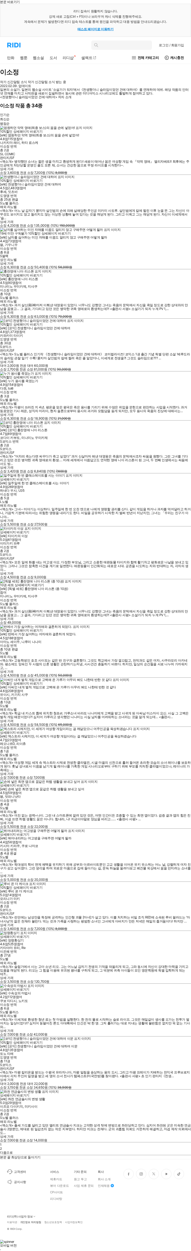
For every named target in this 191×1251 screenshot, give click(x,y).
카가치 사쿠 (19, 694)
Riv (23, 948)
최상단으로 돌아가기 (26, 1157)
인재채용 (104, 1185)
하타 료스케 (29, 143)
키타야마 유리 (10, 948)
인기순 (5, 115)
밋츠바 (12, 192)
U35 (21, 490)
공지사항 (20, 1182)
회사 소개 (104, 1179)
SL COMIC (7, 154)
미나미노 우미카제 (13, 286)
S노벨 (4, 653)
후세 (3, 192)
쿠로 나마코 (29, 846)
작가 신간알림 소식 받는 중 (47, 82)
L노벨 (4, 502)
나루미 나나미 (31, 642)
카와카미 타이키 (11, 335)
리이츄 (21, 744)
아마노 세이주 (10, 642)
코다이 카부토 (10, 438)
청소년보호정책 (53, 1222)
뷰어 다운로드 (59, 1185)
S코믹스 (5, 347)
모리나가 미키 (10, 899)
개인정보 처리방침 (30, 1222)
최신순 (5, 119)
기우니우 (11, 245)
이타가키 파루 (10, 543)
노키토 (23, 1001)
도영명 (5, 196)
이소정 (5, 146)
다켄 (3, 388)
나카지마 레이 (10, 143)
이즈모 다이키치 (11, 1106)
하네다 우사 (8, 490)
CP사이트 (56, 1192)
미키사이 (31, 1106)
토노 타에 (7, 1054)
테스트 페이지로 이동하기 (96, 29)
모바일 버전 (8, 1245)
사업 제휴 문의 (84, 1185)
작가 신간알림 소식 (13, 82)
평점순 (5, 123)
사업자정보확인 (74, 1222)
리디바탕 (56, 1199)
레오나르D (7, 744)
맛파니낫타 (13, 796)
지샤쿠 (32, 286)
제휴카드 (56, 1179)
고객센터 (20, 1172)
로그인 (171, 45)
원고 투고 (80, 1179)
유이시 (5, 694)
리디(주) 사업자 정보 (20, 1216)
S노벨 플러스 (9, 203)
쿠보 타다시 (8, 1001)
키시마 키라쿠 (10, 846)
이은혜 (5, 951)
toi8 (10, 388)
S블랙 (4, 256)
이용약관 (12, 1222)
